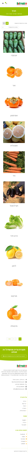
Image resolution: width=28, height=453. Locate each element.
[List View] (4, 23)
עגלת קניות (6, 3)
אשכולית (14, 145)
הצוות (24, 406)
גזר (14, 175)
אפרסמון (14, 115)
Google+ (23, 441)
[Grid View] (7, 23)
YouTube (23, 439)
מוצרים (24, 408)
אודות (24, 401)
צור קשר (24, 403)
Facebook (22, 434)
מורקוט (14, 296)
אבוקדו (14, 55)
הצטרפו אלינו (23, 410)
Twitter (23, 436)
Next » (9, 339)
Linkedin (23, 443)
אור (14, 85)
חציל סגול (14, 206)
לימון (14, 266)
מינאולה (14, 326)
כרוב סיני (14, 236)
